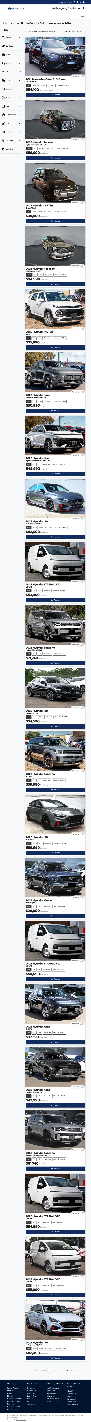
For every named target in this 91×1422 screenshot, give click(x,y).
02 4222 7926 (66, 2)
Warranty (50, 1396)
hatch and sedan (14, 1399)
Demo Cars (31, 1391)
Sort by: (67, 32)
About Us (70, 1391)
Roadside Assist (53, 1399)
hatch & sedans (13, 1401)
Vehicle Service (53, 1388)
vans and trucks (13, 1407)
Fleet (29, 1401)
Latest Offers (32, 1396)
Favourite (75, 76)
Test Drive (31, 1404)
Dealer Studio (21, 1420)
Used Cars (31, 1393)
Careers (70, 1396)
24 (67, 1370)
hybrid (9, 1393)
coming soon (12, 1409)
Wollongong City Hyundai (68, 8)
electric (10, 1396)
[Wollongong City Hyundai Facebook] (77, 2)
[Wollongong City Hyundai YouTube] (83, 2)
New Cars (31, 1388)
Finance (30, 1399)
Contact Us (71, 1394)
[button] (82, 16)
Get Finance (55, 95)
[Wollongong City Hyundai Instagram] (80, 2)
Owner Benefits (53, 1401)
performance (12, 1404)
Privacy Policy (72, 1404)
